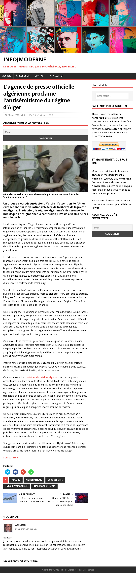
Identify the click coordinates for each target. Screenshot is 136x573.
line (25, 115)
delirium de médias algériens (42, 377)
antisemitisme (34, 479)
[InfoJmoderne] (68, 50)
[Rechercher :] (112, 96)
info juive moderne (17, 486)
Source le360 (10, 457)
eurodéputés (55, 479)
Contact (40, 75)
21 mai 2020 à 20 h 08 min (26, 529)
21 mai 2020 (13, 115)
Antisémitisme (40, 115)
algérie (16, 479)
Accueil (6, 75)
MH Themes (88, 569)
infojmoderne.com (44, 486)
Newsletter (56, 75)
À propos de (23, 75)
